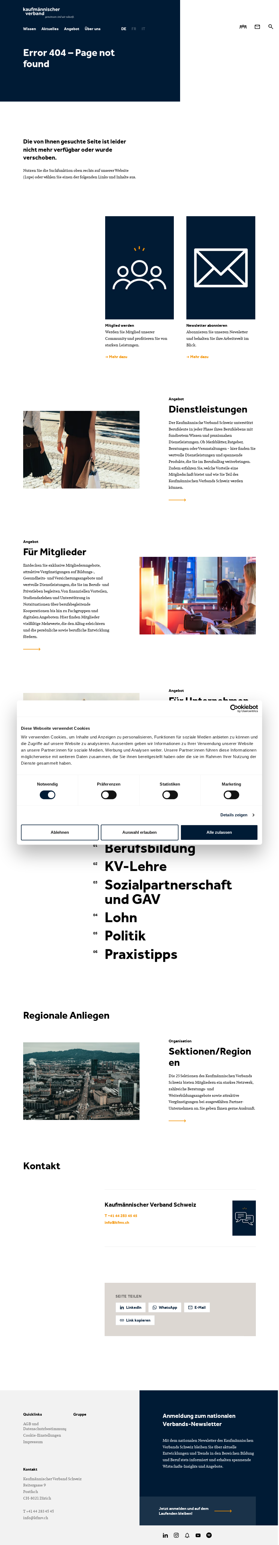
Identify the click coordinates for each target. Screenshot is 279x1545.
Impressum (33, 1441)
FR (134, 28)
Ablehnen (60, 832)
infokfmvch (117, 1222)
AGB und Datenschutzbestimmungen (47, 1426)
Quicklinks (32, 1414)
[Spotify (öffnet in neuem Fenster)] (209, 1535)
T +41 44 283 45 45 (121, 1215)
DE (123, 28)
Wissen (29, 28)
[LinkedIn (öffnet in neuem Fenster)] (165, 1535)
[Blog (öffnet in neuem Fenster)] (187, 1535)
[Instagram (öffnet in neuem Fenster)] (176, 1535)
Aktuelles (50, 28)
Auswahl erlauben (139, 832)
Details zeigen (233, 815)
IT (143, 28)
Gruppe (79, 1414)
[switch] (109, 794)
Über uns (93, 28)
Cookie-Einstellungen (42, 1435)
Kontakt (30, 1469)
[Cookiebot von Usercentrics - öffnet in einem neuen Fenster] (234, 708)
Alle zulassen (219, 832)
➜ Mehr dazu (116, 357)
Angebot (71, 28)
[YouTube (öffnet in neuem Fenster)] (198, 1535)
